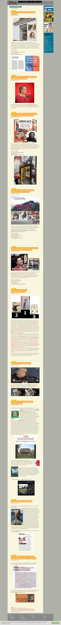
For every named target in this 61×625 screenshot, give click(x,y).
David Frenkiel (30, 343)
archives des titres (23, 618)
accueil (20, 1)
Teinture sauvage (47, 46)
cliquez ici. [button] (8, 623)
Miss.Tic (35, 525)
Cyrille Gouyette (14, 147)
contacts (40, 1)
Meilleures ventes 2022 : (19, 290)
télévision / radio (34, 617)
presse (33, 616)
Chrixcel (30, 329)
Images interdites (29, 353)
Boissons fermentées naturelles (32, 341)
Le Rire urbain (13, 42)
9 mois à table (31, 345)
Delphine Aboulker (25, 350)
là (28, 386)
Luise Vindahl (36, 343)
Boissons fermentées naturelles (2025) (48, 37)
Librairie (12, 151)
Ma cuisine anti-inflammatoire (47, 40)
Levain (46, 38)
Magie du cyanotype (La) (48, 45)
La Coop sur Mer (18, 275)
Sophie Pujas (29, 42)
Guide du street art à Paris (20, 329)
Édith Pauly (35, 227)
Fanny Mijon (13, 338)
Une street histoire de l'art (33, 147)
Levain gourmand (21, 333)
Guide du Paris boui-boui (22, 325)
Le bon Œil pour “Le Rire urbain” (21, 501)
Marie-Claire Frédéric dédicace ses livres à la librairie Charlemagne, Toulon (24, 248)
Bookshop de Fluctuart (15, 233)
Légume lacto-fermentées (32, 276)
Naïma (35, 345)
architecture (14, 348)
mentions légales (12, 618)
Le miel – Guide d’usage (15, 342)
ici (15, 107)
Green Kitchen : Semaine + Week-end (16, 344)
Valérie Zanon (13, 333)
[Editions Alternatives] (13, 3)
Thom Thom (35, 329)
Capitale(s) (33, 322)
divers (33, 618)
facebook (45, 617)
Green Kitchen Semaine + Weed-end (20, 564)
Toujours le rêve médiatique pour (22, 402)
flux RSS (45, 618)
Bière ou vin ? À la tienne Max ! (21, 363)
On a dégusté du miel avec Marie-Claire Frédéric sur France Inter (24, 77)
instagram (45, 616)
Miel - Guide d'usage (33, 106)
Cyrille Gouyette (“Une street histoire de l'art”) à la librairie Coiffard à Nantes (24, 114)
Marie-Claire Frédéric (15, 104)
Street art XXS (21, 227)
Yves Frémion (35, 353)
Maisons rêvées (18, 350)
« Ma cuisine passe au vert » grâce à (22, 557)
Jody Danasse (17, 345)
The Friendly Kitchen (35, 337)
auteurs (22, 619)
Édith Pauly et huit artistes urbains (22, 190)
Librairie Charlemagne (15, 279)
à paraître (22, 616)
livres (31, 1)
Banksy (34, 324)
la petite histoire (11, 617)
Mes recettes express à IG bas (23, 336)
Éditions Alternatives (24, 1)
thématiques (22, 617)
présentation (11, 616)
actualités (35, 1)
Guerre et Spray (13, 324)
